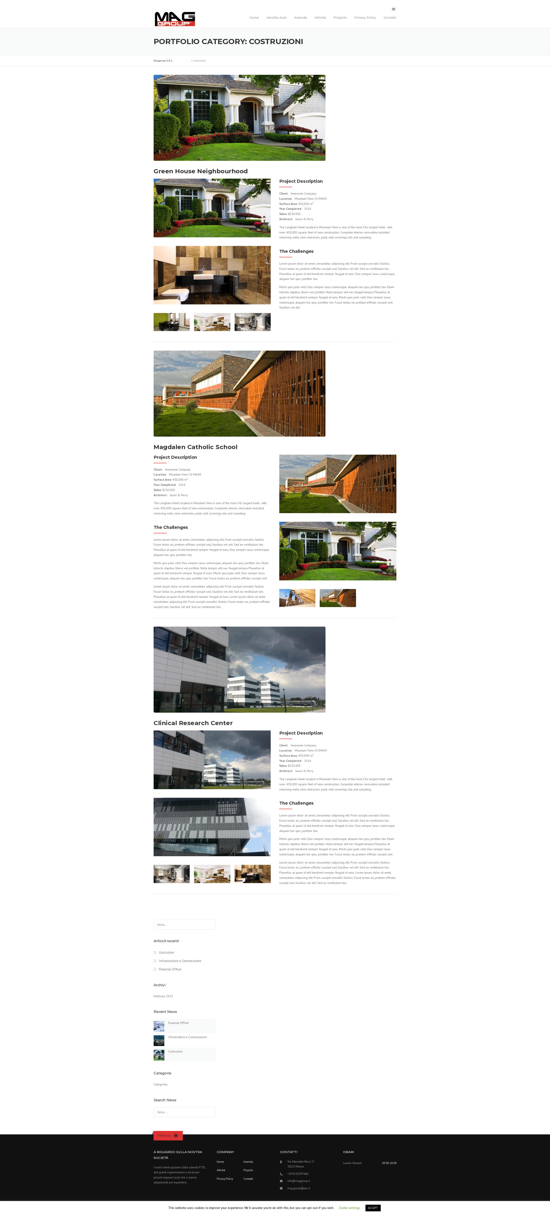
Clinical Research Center (193, 723)
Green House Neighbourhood (201, 171)
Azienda (300, 18)
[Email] (393, 9)
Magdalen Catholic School (195, 447)
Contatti (390, 18)
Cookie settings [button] (349, 1208)
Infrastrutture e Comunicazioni (180, 961)
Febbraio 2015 (163, 996)
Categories (161, 1084)
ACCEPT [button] (373, 1208)
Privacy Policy (365, 18)
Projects (340, 18)
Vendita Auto (277, 18)
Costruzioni (166, 952)
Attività (320, 18)
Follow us (164, 1135)
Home (254, 18)
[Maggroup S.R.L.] (175, 19)
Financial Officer (170, 969)
